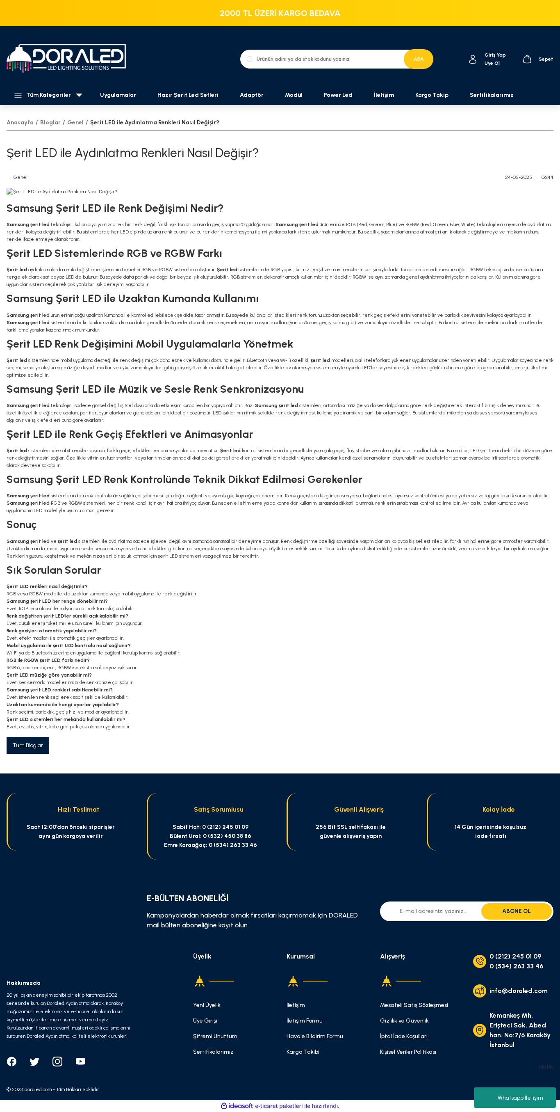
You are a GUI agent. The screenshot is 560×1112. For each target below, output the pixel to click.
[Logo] (70, 59)
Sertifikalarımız (492, 95)
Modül (294, 95)
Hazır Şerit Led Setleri (188, 95)
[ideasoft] (237, 1106)
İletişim (384, 95)
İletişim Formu (305, 1020)
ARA (419, 59)
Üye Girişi (205, 1020)
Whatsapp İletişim (520, 1097)
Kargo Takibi (303, 1051)
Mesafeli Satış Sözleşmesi (414, 1005)
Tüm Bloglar (28, 745)
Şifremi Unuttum (215, 1036)
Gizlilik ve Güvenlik (404, 1020)
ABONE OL (516, 911)
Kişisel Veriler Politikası (408, 1051)
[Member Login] (473, 59)
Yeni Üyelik (207, 1005)
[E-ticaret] (279, 1106)
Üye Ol (492, 63)
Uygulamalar (118, 95)
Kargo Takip (431, 95)
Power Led (338, 95)
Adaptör (252, 95)
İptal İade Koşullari (404, 1036)
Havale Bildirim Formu (315, 1036)
